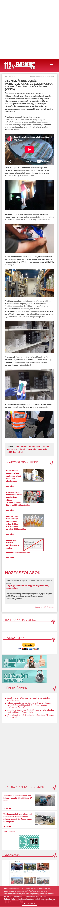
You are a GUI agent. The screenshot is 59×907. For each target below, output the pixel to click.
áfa (17, 446)
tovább (11, 486)
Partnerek (9, 832)
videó (20, 452)
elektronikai (12, 449)
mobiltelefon (34, 446)
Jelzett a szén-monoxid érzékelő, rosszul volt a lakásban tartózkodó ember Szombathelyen (30, 711)
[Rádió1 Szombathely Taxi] (29, 842)
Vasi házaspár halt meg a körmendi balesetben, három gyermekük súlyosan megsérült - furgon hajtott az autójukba (17, 818)
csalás (24, 446)
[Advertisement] (29, 29)
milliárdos (11, 452)
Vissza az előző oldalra (44, 607)
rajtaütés (32, 449)
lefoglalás (42, 449)
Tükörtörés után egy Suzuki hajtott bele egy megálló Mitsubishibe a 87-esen (17, 798)
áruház (23, 449)
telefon (46, 446)
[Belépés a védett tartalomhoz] (29, 676)
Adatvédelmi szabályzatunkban (36, 899)
